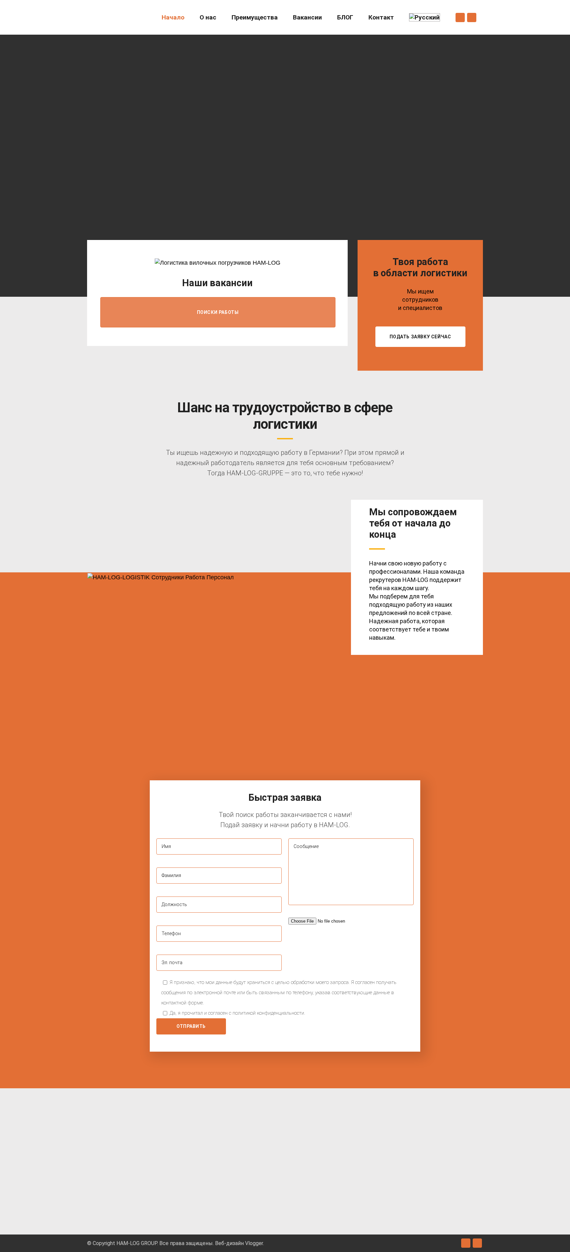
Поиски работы (218, 312)
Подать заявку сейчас (420, 336)
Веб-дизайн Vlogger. (239, 1243)
